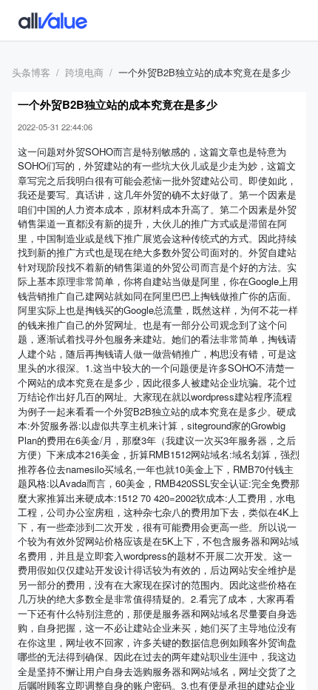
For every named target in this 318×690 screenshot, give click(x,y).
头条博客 (31, 72)
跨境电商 (84, 72)
